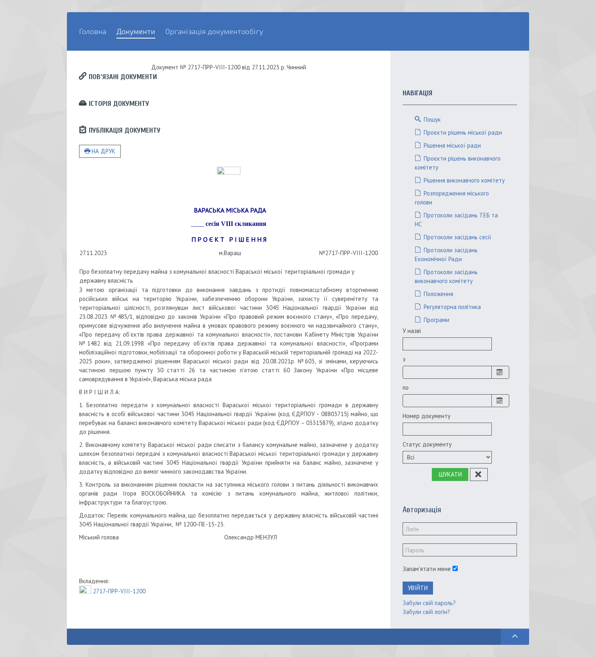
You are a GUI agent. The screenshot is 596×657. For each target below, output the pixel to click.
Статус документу (427, 444)
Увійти (418, 588)
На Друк (104, 151)
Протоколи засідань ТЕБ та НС (456, 219)
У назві (412, 331)
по (406, 387)
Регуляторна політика (451, 307)
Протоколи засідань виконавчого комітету (446, 276)
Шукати (450, 474)
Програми (435, 320)
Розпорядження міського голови (452, 197)
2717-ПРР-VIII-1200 (119, 591)
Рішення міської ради (451, 145)
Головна (92, 31)
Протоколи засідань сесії (456, 237)
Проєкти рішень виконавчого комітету (458, 163)
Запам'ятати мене (427, 569)
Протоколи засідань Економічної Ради (446, 254)
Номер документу (426, 416)
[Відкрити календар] (500, 372)
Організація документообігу (214, 31)
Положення (437, 294)
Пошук (431, 119)
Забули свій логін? (426, 612)
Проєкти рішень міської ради (462, 132)
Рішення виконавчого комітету (463, 180)
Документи (135, 31)
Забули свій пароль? (429, 603)
